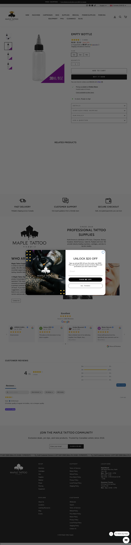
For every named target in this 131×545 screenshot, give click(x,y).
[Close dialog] (103, 252)
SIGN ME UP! (85, 279)
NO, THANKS (85, 286)
